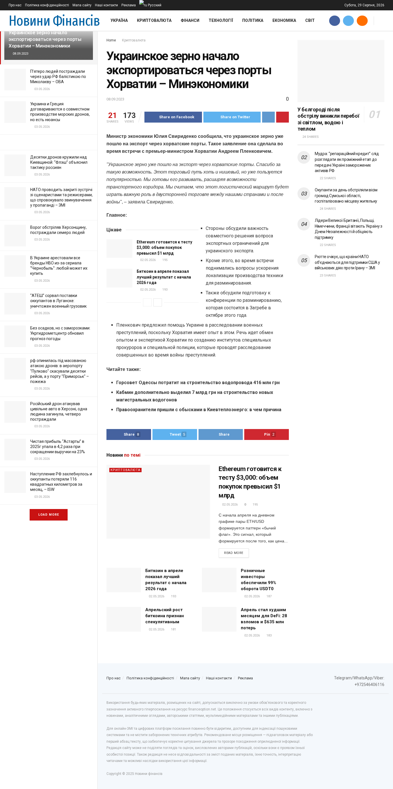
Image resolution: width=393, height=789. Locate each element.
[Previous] (147, 302)
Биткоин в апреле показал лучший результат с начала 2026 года (164, 277)
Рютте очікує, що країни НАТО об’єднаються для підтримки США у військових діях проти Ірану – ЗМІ (347, 262)
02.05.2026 (147, 260)
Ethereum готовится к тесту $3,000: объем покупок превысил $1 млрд (164, 248)
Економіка (284, 20)
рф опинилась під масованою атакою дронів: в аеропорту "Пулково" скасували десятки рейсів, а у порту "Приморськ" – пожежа (59, 371)
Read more (233, 553)
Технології (221, 20)
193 (164, 289)
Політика (252, 20)
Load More (48, 515)
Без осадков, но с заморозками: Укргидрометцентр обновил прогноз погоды (60, 333)
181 (173, 629)
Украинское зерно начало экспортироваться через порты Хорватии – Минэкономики (45, 39)
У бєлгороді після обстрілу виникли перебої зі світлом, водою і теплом (328, 119)
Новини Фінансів (54, 21)
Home (111, 40)
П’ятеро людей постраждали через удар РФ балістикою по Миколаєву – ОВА (58, 76)
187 (269, 596)
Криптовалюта (154, 20)
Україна (119, 20)
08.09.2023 (115, 99)
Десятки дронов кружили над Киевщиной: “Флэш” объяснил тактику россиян (58, 162)
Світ (310, 20)
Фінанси (190, 20)
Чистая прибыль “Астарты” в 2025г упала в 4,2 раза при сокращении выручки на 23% (57, 446)
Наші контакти (106, 5)
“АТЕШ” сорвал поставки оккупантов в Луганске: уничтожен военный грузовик (58, 300)
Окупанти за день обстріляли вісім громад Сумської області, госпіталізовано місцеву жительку (346, 195)
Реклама (128, 5)
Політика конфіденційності (47, 5)
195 (164, 260)
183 (269, 635)
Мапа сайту (82, 5)
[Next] (157, 302)
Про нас (15, 5)
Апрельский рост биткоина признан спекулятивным (164, 615)
